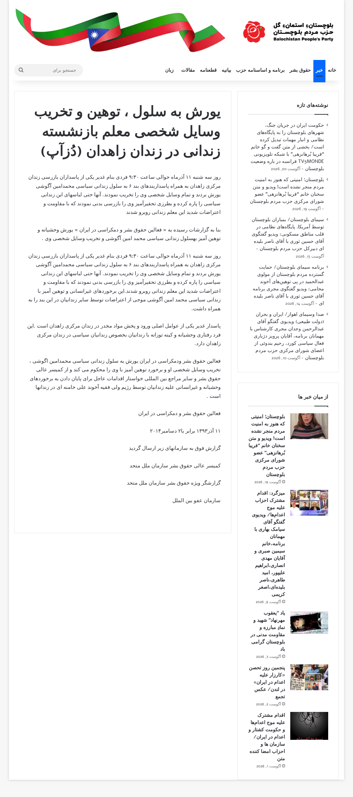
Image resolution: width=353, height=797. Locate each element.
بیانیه (226, 70)
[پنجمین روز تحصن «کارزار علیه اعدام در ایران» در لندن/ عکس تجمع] (309, 677)
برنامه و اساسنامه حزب (260, 70)
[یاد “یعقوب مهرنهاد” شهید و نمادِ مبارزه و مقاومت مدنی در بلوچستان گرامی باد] (309, 622)
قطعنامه (208, 70)
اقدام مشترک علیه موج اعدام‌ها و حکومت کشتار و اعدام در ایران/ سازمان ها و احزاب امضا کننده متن (267, 737)
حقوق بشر (300, 70)
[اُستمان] (288, 29)
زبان (169, 70)
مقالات (188, 70)
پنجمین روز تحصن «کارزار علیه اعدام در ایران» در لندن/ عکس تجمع (267, 682)
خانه (332, 70)
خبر (319, 70)
